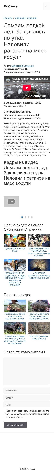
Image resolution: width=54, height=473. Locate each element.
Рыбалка (11, 6)
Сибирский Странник (26, 18)
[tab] (22, 217)
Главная (8, 18)
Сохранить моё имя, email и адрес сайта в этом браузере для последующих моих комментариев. (28, 414)
